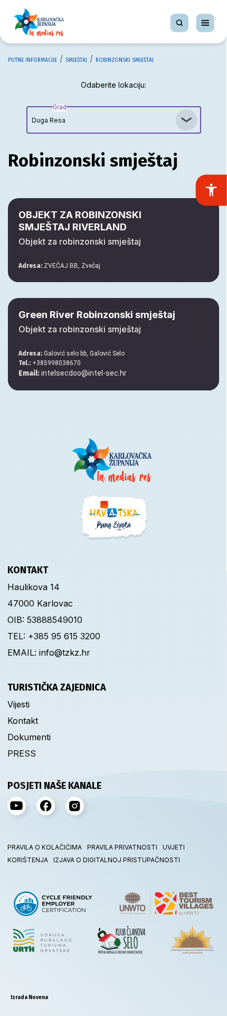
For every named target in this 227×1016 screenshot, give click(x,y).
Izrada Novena (29, 997)
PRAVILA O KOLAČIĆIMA (44, 847)
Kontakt (22, 720)
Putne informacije (32, 60)
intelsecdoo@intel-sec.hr (72, 373)
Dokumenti (29, 737)
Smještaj (76, 60)
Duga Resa (49, 115)
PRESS (21, 753)
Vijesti (18, 704)
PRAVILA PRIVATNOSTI (122, 847)
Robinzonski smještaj (125, 60)
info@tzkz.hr (64, 652)
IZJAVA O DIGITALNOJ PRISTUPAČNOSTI (116, 860)
